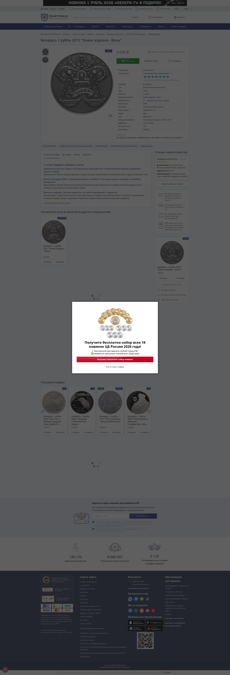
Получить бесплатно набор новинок (115, 359)
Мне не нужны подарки (115, 367)
